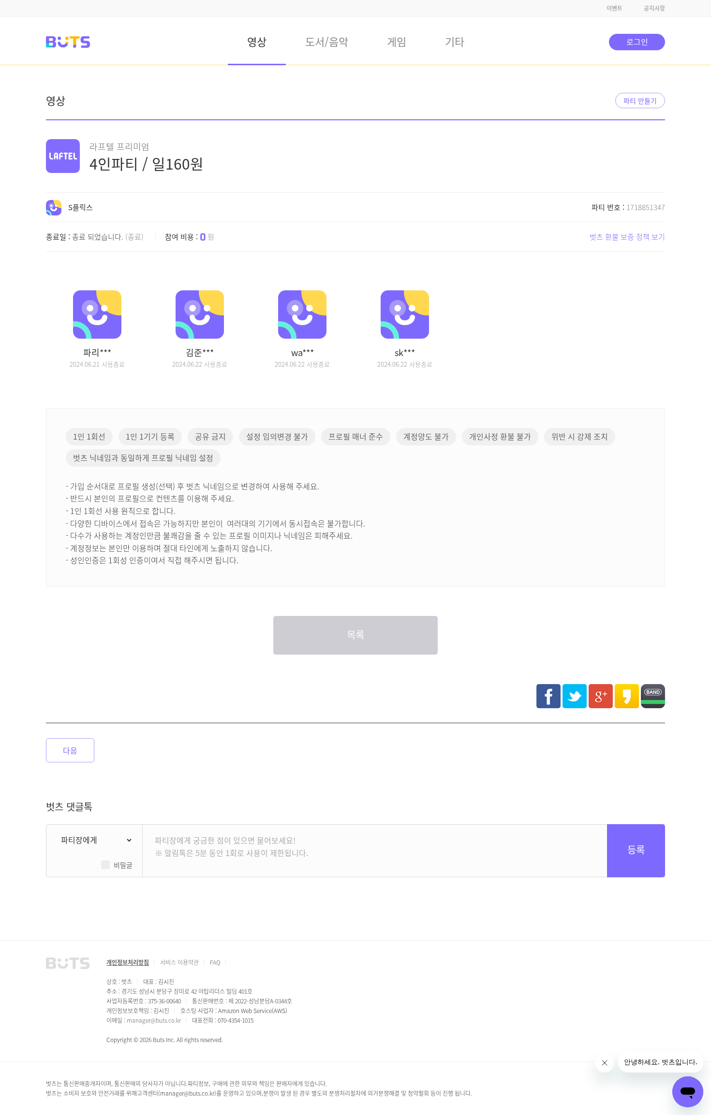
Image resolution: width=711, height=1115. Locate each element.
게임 (396, 41)
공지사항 (654, 8)
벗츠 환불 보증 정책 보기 (627, 236)
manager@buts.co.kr (154, 1020)
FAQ (215, 962)
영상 (257, 41)
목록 (355, 635)
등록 (636, 850)
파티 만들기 (640, 100)
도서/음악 (326, 41)
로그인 (637, 41)
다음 (70, 750)
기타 (454, 41)
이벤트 (614, 8)
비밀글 (123, 865)
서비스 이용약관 (179, 962)
